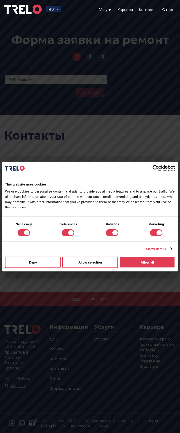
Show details (156, 249)
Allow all (147, 262)
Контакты (148, 10)
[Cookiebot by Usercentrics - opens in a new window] (156, 168)
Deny (33, 262)
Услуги (105, 10)
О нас (167, 10)
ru (51, 9)
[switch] (68, 232)
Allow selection (90, 262)
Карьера (125, 10)
